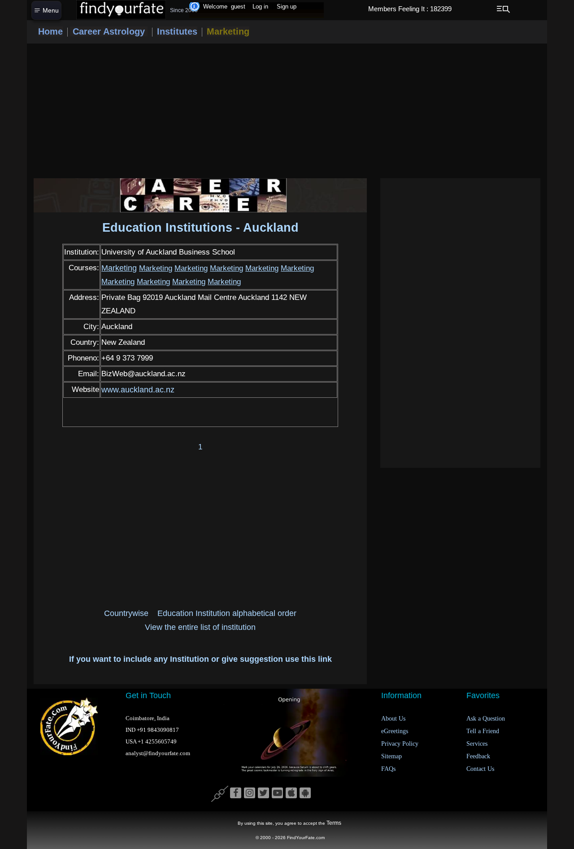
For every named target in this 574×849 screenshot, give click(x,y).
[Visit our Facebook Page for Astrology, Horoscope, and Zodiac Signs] (236, 793)
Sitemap (391, 756)
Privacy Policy (399, 743)
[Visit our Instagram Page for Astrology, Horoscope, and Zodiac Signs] (250, 793)
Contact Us (480, 768)
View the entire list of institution (200, 627)
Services (476, 743)
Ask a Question (485, 718)
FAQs (388, 768)
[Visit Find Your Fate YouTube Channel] (277, 793)
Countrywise (126, 613)
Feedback (478, 756)
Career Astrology (109, 31)
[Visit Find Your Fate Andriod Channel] (305, 793)
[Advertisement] (287, 111)
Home (50, 31)
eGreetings (394, 731)
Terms (333, 823)
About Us (393, 718)
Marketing (228, 31)
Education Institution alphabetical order (226, 613)
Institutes (177, 31)
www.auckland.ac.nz (137, 389)
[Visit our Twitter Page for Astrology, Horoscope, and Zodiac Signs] (263, 793)
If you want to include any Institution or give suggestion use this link (200, 659)
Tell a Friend (482, 731)
